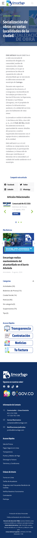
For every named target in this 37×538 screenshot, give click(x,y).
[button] (10, 184)
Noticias (17, 16)
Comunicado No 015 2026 (21, 203)
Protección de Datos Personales (18, 513)
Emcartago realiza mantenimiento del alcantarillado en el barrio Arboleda (16, 262)
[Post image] (7, 204)
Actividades (7, 272)
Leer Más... (16, 214)
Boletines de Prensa (19, 207)
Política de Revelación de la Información (18, 517)
